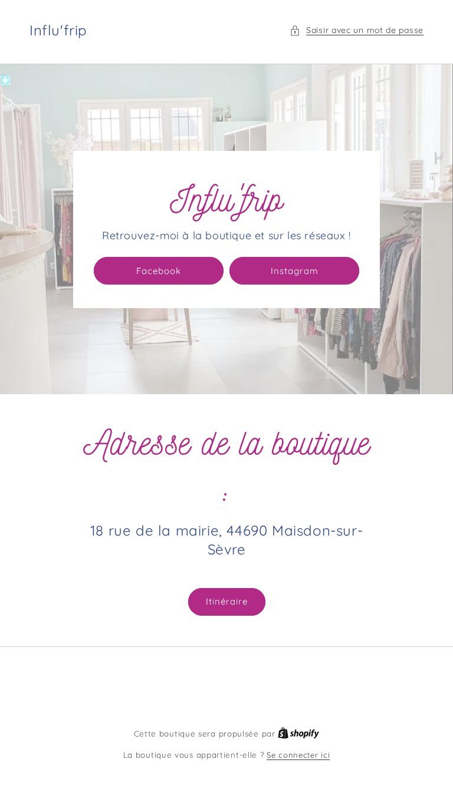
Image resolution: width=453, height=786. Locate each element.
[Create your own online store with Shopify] (298, 733)
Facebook (158, 270)
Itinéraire (227, 601)
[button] (357, 30)
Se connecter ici (298, 754)
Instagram (295, 270)
